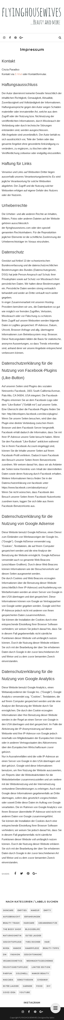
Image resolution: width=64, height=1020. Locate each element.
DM (4, 954)
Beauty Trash (11, 923)
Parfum (7, 973)
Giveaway (42, 980)
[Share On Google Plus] (34, 873)
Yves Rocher (33, 942)
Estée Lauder (11, 986)
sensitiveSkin (25, 980)
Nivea (6, 948)
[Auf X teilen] (21, 873)
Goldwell (22, 973)
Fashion (15, 954)
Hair (47, 942)
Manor (17, 948)
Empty (47, 910)
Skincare (8, 910)
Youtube (24, 992)
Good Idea (9, 992)
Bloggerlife (32, 929)
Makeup (35, 910)
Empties (22, 910)
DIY (49, 986)
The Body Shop (12, 929)
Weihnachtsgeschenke (39, 961)
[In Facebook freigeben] (15, 873)
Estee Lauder (33, 936)
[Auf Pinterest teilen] (28, 873)
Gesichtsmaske (33, 954)
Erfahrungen (32, 917)
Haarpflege (32, 948)
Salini (51, 1017)
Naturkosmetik (12, 936)
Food (39, 986)
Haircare (29, 923)
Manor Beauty (40, 973)
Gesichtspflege (12, 942)
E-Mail (18, 74)
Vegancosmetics (12, 961)
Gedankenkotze (47, 923)
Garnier (27, 986)
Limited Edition (41, 967)
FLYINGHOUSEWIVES (28, 1017)
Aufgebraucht (11, 917)
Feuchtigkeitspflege (15, 967)
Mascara (8, 980)
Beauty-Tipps (51, 948)
